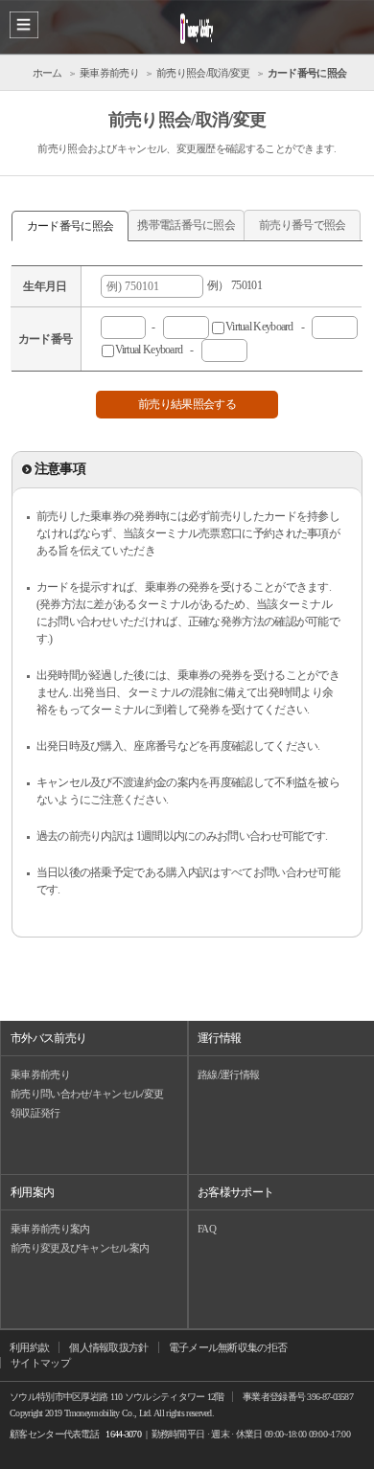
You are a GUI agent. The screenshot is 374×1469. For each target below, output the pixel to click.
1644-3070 (123, 1434)
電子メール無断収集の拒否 (228, 1347)
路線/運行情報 (228, 1074)
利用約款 (29, 1347)
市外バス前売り (48, 1038)
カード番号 (45, 339)
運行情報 (219, 1038)
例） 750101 (232, 285)
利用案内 (32, 1192)
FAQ (207, 1228)
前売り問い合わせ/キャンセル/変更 (87, 1093)
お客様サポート (235, 1192)
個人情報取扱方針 (108, 1347)
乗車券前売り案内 (50, 1228)
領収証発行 (35, 1113)
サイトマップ (40, 1362)
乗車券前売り (40, 1074)
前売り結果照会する (187, 404)
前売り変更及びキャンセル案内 (80, 1248)
